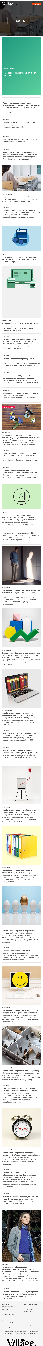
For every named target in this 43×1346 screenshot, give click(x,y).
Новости (6, 100)
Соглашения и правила (28, 1310)
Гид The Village (7, 194)
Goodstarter (6, 432)
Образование (7, 390)
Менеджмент (6, 587)
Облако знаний (7, 650)
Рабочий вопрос (7, 321)
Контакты (5, 1309)
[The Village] (8, 4)
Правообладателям (29, 1305)
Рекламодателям (8, 1314)
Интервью (5, 1264)
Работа (4, 254)
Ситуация (6, 355)
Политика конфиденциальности (8, 1305)
